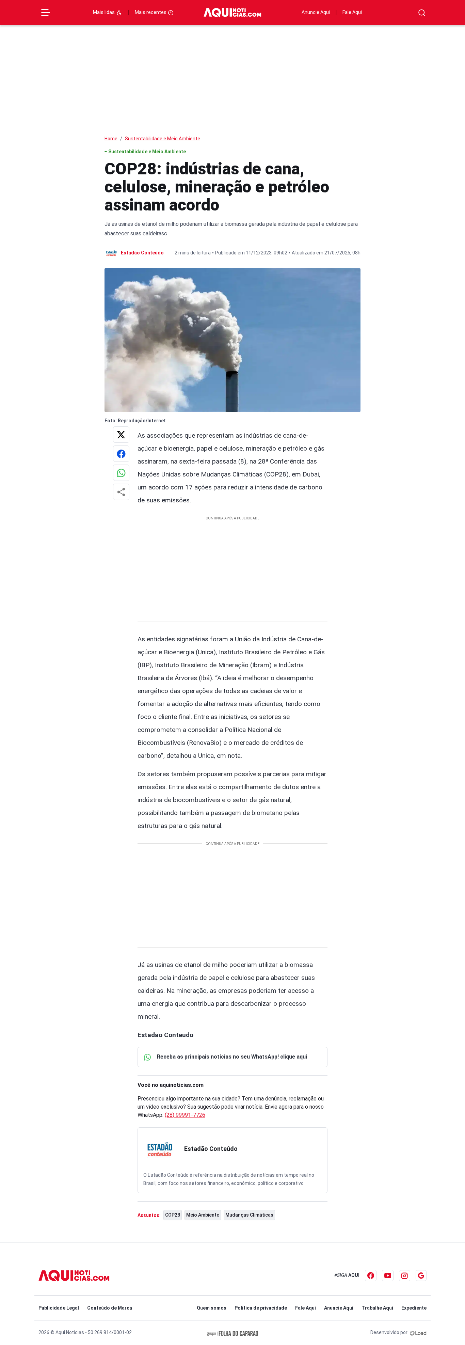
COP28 (172, 1215)
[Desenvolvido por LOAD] (418, 1332)
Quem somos (211, 1308)
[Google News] (421, 1275)
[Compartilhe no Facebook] (121, 453)
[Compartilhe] (121, 492)
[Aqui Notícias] (232, 13)
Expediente (414, 1308)
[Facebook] (370, 1275)
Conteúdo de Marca (109, 1308)
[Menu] (45, 12)
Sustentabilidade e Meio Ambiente (162, 138)
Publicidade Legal (58, 1308)
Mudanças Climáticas (249, 1215)
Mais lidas (104, 12)
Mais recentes (151, 12)
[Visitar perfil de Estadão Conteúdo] (159, 1149)
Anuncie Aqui (316, 12)
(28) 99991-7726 (185, 1115)
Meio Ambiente (202, 1215)
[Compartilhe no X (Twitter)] (121, 434)
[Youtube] (388, 1275)
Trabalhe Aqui (377, 1308)
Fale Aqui (352, 12)
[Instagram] (404, 1275)
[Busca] (422, 12)
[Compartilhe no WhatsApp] (121, 473)
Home (111, 138)
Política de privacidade (261, 1308)
